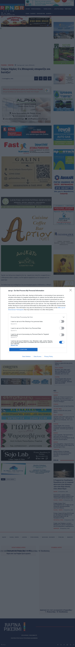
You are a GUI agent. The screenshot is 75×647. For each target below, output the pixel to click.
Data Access (37, 356)
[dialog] (37, 323)
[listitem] (37, 317)
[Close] (71, 291)
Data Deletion (26, 356)
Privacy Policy (48, 356)
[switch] (61, 321)
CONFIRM (23, 349)
